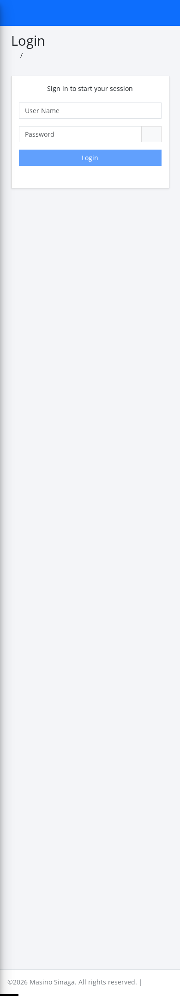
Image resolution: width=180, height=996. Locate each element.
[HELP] (52, 40)
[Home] (14, 55)
